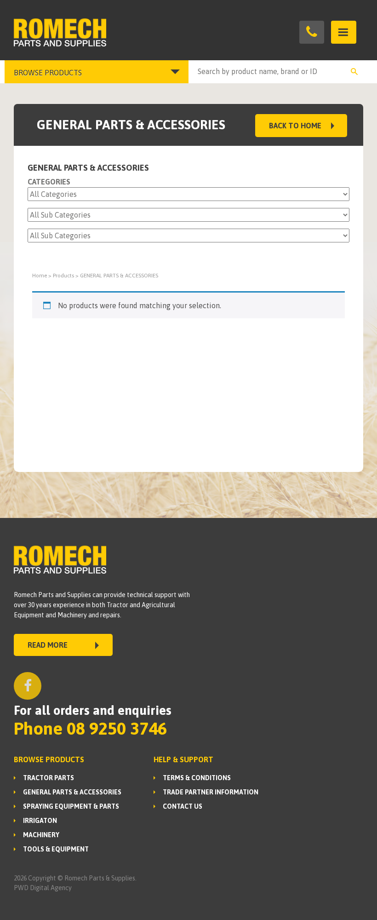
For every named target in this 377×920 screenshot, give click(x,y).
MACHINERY (41, 835)
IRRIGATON (40, 820)
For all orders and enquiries (92, 710)
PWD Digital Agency (43, 887)
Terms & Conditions (197, 778)
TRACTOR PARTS (48, 778)
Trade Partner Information (210, 792)
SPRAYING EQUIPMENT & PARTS (71, 806)
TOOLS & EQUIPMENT (56, 849)
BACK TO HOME (295, 125)
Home (39, 275)
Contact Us (182, 806)
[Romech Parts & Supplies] (101, 32)
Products (63, 275)
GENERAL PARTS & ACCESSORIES (72, 792)
